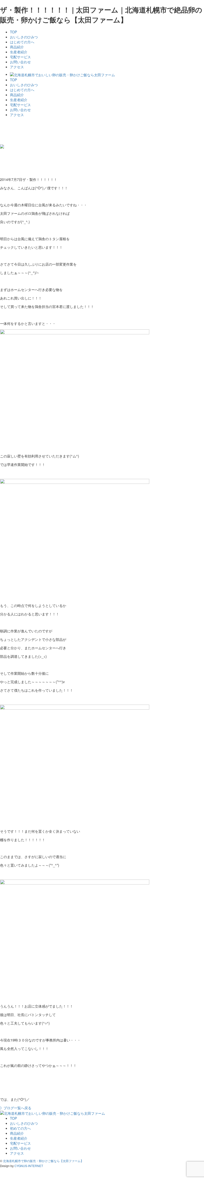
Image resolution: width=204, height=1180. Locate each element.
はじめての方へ (22, 41)
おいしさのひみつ (24, 36)
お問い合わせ (20, 61)
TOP (13, 31)
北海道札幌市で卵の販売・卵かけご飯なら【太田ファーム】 (43, 1161)
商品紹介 (17, 46)
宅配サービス (20, 56)
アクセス (17, 66)
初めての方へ (20, 1128)
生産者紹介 (18, 51)
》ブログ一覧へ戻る (15, 1107)
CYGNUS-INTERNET (28, 1166)
